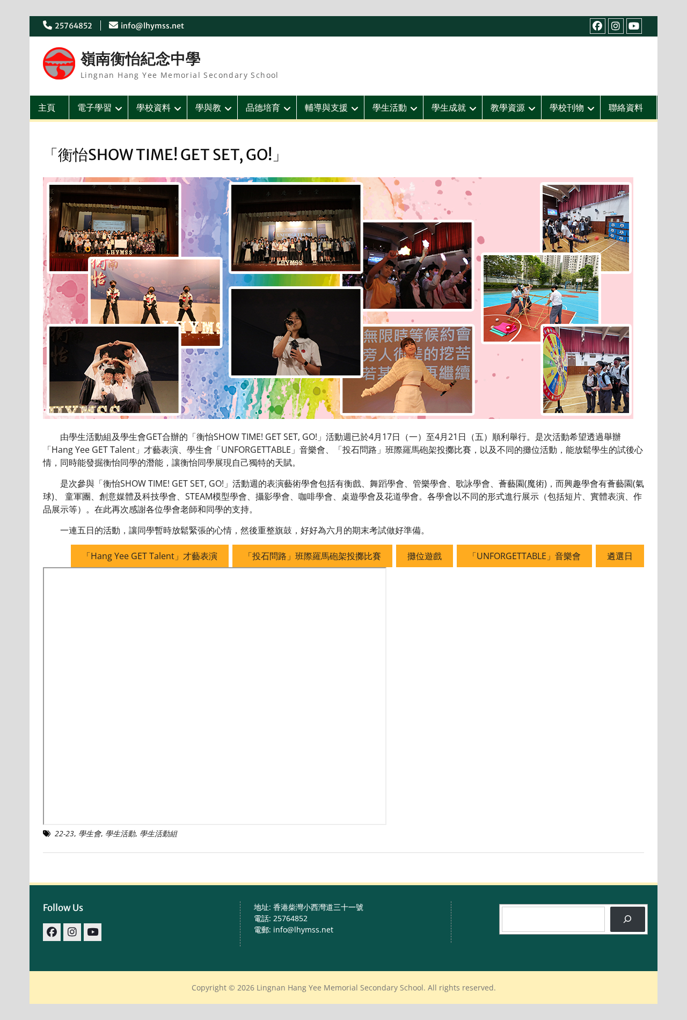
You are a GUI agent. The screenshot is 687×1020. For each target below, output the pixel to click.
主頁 (46, 107)
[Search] (627, 919)
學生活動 (389, 107)
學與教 (208, 107)
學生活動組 (158, 833)
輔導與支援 (326, 107)
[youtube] (634, 26)
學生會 (89, 833)
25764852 (73, 26)
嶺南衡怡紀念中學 (141, 58)
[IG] (616, 26)
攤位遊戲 (424, 556)
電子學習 (94, 107)
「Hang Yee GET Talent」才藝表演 (149, 556)
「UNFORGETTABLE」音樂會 (524, 556)
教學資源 (508, 107)
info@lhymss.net (152, 26)
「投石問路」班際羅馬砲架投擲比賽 (312, 556)
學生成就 (449, 107)
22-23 (64, 833)
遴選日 (620, 556)
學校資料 (153, 107)
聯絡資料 (626, 107)
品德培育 (263, 107)
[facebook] (597, 26)
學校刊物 (567, 107)
